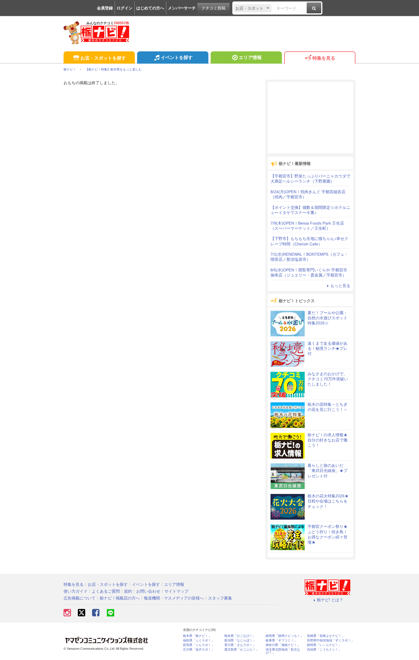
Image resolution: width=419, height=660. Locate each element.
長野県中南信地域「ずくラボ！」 (330, 640)
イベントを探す (177, 57)
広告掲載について (79, 598)
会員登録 (105, 8)
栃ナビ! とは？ (330, 600)
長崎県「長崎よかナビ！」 (326, 635)
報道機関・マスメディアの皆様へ (174, 598)
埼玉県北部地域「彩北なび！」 (283, 651)
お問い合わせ (148, 591)
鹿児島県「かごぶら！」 (241, 649)
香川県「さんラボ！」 (240, 645)
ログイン (125, 8)
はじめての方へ (150, 8)
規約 (128, 591)
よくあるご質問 (106, 591)
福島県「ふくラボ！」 (198, 640)
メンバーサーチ (182, 8)
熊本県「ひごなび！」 (240, 635)
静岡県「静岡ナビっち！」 (284, 635)
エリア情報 (250, 57)
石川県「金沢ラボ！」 (198, 649)
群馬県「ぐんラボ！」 (198, 645)
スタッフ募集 (220, 598)
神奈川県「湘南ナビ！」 (283, 645)
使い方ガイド (76, 591)
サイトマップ (176, 591)
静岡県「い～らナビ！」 (324, 645)
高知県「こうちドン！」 (324, 649)
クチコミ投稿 (213, 8)
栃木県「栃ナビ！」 (197, 635)
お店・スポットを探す (103, 58)
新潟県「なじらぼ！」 (240, 640)
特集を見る (323, 58)
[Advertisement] (310, 117)
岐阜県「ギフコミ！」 (281, 640)
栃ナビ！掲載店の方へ (120, 598)
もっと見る (340, 285)
